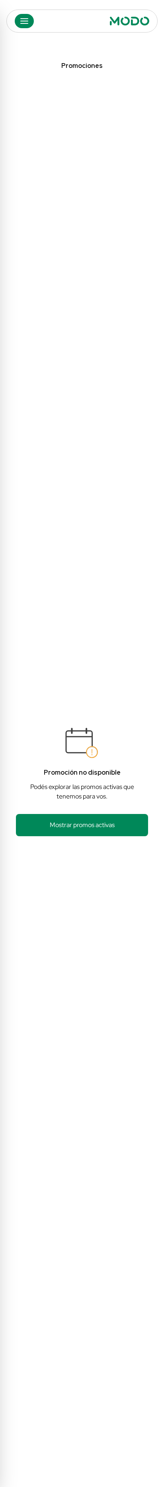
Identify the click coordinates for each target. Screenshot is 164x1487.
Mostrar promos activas (82, 825)
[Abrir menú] (24, 21)
